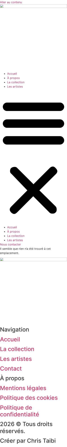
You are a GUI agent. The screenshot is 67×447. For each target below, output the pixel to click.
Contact (11, 368)
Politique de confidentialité (19, 411)
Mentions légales (23, 388)
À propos (13, 78)
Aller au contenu (11, 2)
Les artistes (15, 86)
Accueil (12, 73)
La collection (15, 82)
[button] (33, 157)
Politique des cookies (29, 397)
